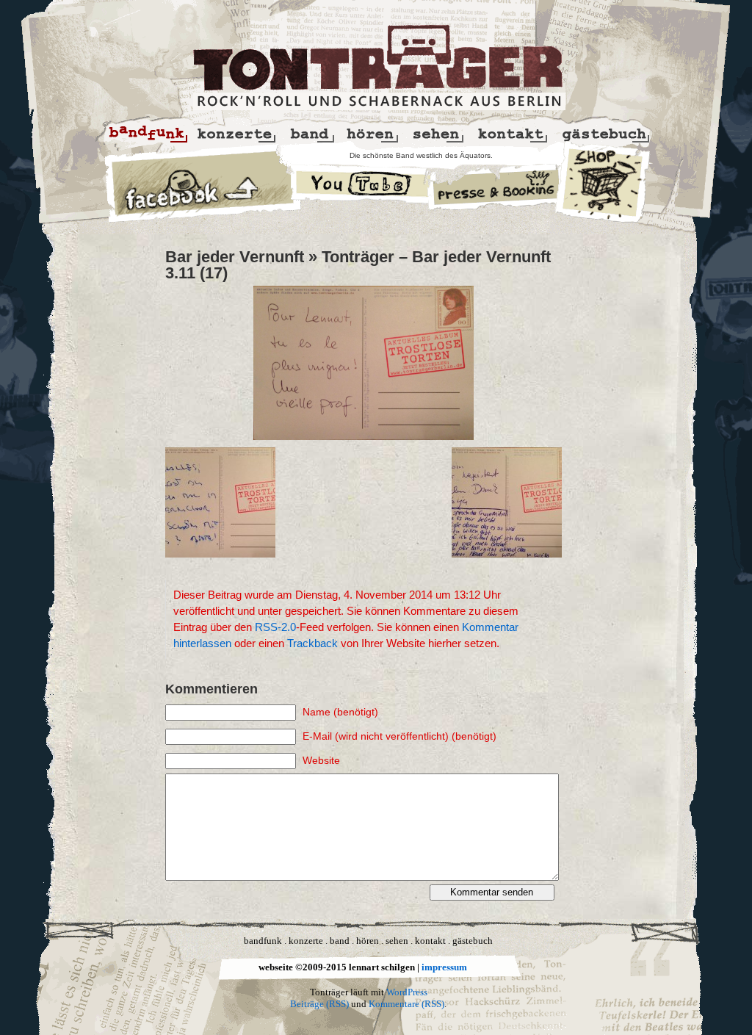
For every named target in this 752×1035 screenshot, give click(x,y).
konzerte (306, 940)
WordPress (406, 992)
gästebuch (472, 940)
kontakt (430, 940)
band (340, 940)
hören (367, 940)
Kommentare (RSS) (406, 1003)
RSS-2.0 (275, 627)
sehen (397, 940)
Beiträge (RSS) (319, 1003)
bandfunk (263, 940)
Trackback (312, 643)
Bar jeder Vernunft (234, 257)
